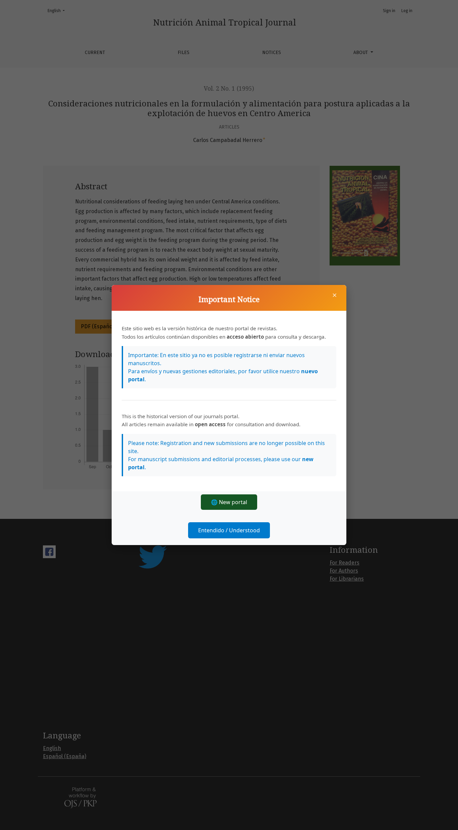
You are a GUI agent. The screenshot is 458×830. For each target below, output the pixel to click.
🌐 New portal (229, 502)
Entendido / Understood (229, 530)
